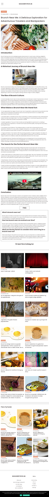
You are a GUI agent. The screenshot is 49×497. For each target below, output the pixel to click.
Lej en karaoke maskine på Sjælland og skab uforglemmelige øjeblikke (35, 296)
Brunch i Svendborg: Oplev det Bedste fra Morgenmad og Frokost (40, 461)
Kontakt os (34, 485)
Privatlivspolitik (26, 495)
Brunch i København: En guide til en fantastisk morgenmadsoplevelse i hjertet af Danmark (36, 345)
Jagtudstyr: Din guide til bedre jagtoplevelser (9, 320)
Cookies (34, 483)
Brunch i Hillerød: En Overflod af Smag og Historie (12, 370)
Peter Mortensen (14, 14)
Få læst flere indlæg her (24, 244)
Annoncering (34, 480)
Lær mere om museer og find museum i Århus (35, 370)
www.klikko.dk (20, 488)
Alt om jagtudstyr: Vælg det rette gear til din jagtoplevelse (12, 296)
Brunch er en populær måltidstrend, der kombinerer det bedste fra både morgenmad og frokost (35, 396)
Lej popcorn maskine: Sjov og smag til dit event (36, 320)
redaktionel (4, 11)
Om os (34, 482)
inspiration (3, 267)
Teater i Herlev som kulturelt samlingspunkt (32, 272)
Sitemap (34, 487)
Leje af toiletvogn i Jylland (8, 271)
